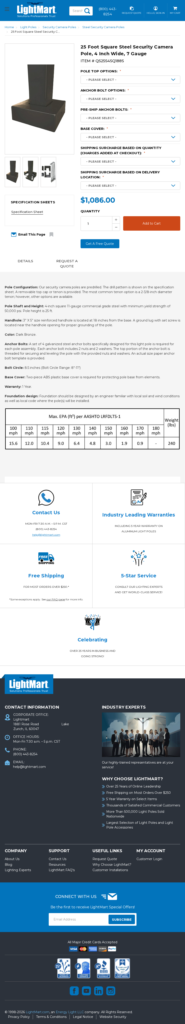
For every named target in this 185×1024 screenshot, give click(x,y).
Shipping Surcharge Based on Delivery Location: (120, 174)
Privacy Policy (19, 1017)
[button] (39, 202)
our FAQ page (55, 599)
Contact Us (57, 859)
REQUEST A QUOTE (67, 263)
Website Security (112, 1017)
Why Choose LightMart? (111, 865)
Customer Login (149, 859)
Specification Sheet (27, 212)
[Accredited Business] (103, 968)
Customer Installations (110, 870)
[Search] (87, 11)
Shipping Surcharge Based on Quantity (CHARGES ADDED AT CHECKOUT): (121, 150)
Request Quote (104, 859)
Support (59, 850)
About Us (12, 859)
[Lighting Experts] (83, 968)
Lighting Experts (18, 870)
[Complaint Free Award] (122, 968)
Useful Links (107, 850)
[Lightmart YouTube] (86, 991)
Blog (8, 865)
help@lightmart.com (46, 534)
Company (16, 850)
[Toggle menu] (11, 9)
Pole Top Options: (101, 71)
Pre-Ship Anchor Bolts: (106, 109)
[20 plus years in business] (63, 968)
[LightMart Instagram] (111, 991)
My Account (150, 850)
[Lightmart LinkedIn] (98, 991)
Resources (57, 865)
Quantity (90, 211)
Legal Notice (83, 1017)
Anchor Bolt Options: (105, 90)
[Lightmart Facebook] (74, 991)
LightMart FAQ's (62, 870)
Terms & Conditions (51, 1017)
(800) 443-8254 (46, 529)
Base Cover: (94, 128)
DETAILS (25, 261)
